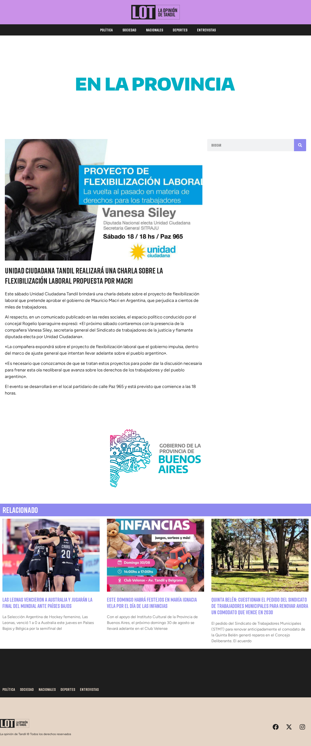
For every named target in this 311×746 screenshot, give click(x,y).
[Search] (300, 145)
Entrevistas (206, 29)
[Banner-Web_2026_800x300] (155, 493)
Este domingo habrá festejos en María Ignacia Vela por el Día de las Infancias (152, 602)
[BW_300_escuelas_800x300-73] (155, 119)
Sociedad (129, 29)
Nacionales (154, 29)
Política (106, 29)
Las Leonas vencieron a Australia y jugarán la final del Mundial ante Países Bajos (47, 602)
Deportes (180, 29)
